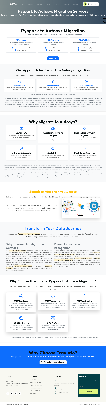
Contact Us (66, 4)
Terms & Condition (83, 404)
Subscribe (89, 391)
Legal (98, 404)
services (30, 4)
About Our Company (37, 380)
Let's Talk (53, 58)
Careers (33, 393)
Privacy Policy (92, 404)
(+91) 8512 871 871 (63, 393)
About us (56, 4)
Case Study (75, 4)
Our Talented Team (36, 385)
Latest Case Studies (36, 388)
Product (48, 4)
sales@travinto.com (63, 389)
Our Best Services (36, 382)
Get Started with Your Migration (53, 362)
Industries (39, 4)
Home (22, 4)
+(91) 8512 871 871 (92, 4)
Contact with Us (35, 391)
